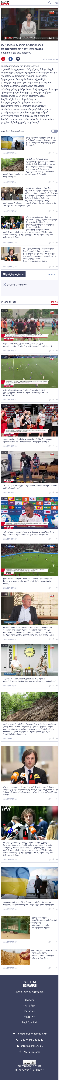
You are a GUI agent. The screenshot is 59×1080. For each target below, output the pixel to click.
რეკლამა (29, 1016)
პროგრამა (29, 1011)
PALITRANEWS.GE (27, 1066)
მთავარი (29, 999)
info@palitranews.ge (32, 1045)
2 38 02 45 (38, 1039)
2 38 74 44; (26, 1039)
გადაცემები (29, 1005)
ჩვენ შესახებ (29, 1022)
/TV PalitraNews (32, 1051)
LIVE (54, 1076)
